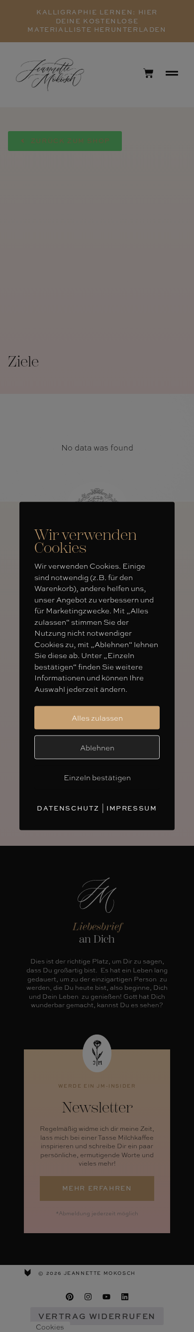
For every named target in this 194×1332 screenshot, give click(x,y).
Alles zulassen (97, 717)
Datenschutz (68, 807)
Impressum (131, 807)
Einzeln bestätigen (97, 777)
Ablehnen (97, 746)
